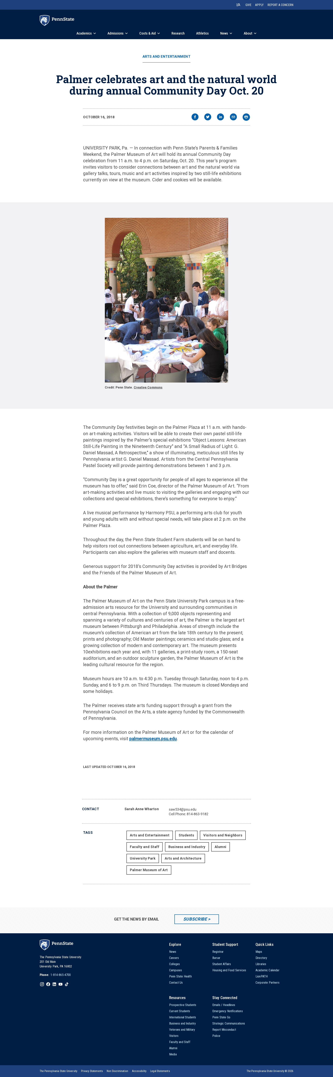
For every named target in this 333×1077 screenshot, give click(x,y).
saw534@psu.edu (182, 809)
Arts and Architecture (183, 858)
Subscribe (195, 919)
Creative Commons (148, 387)
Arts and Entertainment (167, 56)
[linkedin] (220, 117)
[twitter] (207, 117)
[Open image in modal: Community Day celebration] (166, 300)
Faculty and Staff (144, 847)
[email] (233, 117)
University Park (143, 858)
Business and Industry (186, 847)
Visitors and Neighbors (222, 835)
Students (186, 835)
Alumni (220, 847)
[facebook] (195, 117)
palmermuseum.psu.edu (153, 738)
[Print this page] (246, 117)
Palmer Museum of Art (149, 870)
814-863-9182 (197, 814)
